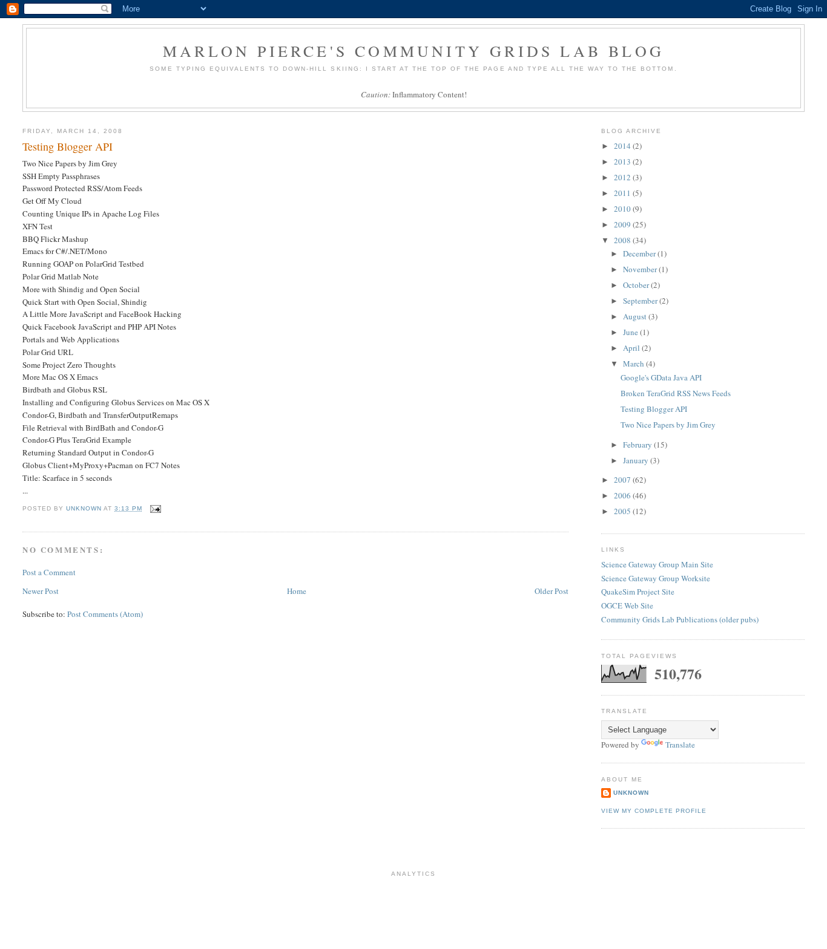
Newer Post (40, 590)
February (638, 444)
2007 (623, 479)
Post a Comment (49, 572)
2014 (623, 145)
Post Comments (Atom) (105, 613)
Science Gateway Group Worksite (655, 578)
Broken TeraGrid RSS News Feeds (676, 393)
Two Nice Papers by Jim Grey (668, 424)
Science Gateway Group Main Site (657, 564)
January (636, 460)
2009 (623, 224)
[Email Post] (155, 508)
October (637, 284)
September (641, 300)
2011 (623, 193)
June (631, 332)
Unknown (631, 792)
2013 (623, 161)
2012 (623, 177)
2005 (623, 511)
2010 (623, 208)
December (640, 253)
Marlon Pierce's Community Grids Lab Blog (413, 51)
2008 (623, 240)
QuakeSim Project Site (637, 591)
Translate (680, 744)
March (634, 363)
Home (296, 590)
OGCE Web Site (627, 605)
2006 (623, 495)
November (641, 269)
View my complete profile (654, 810)
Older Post (551, 590)
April (632, 347)
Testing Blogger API (654, 408)
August (635, 316)
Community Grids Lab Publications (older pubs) (680, 619)
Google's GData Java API (661, 377)
